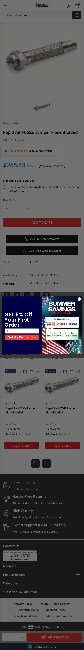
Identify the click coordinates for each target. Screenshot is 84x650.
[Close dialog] (79, 299)
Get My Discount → (22, 337)
